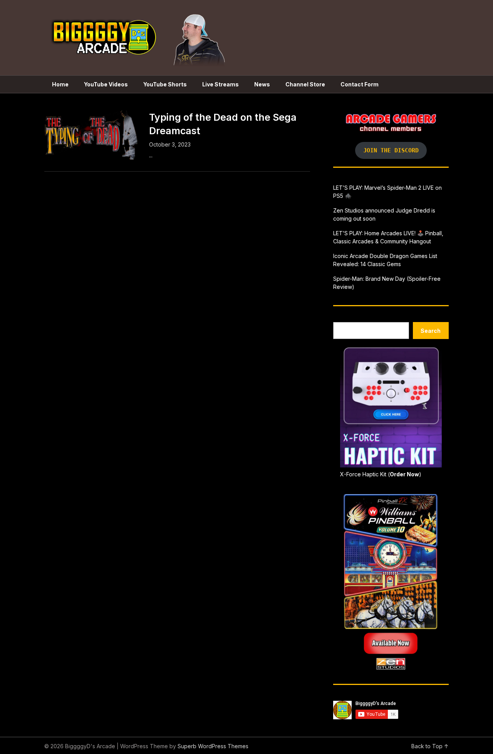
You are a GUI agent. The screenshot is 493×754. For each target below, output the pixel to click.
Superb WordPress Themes (213, 746)
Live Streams (220, 84)
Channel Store (305, 84)
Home (60, 84)
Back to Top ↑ (430, 746)
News (262, 84)
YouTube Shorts (165, 84)
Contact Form (359, 84)
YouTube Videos (106, 84)
